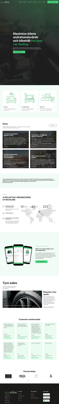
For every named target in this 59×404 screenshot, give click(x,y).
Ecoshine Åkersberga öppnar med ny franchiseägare (10, 156)
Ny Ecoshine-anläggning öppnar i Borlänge (39, 135)
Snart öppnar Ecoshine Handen (38, 156)
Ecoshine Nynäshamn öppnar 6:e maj (11, 134)
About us (32, 393)
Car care (6, 106)
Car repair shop (25, 106)
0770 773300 (7, 400)
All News (52, 125)
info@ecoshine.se (8, 402)
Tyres (19, 400)
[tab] (28, 380)
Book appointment (18, 51)
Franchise (32, 395)
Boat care (42, 106)
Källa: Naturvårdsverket (8, 182)
